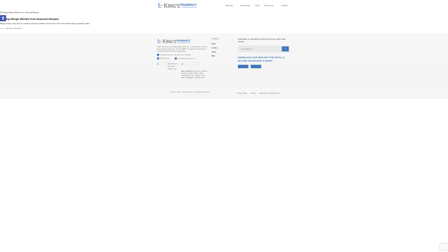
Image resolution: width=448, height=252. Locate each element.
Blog (213, 56)
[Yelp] (158, 83)
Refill (257, 5)
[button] (3, 18)
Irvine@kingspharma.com (186, 58)
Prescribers (245, 5)
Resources (269, 5)
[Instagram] (169, 83)
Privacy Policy (242, 93)
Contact (284, 5)
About (214, 52)
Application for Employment (269, 93)
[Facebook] (164, 83)
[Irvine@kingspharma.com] (176, 58)
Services (229, 5)
